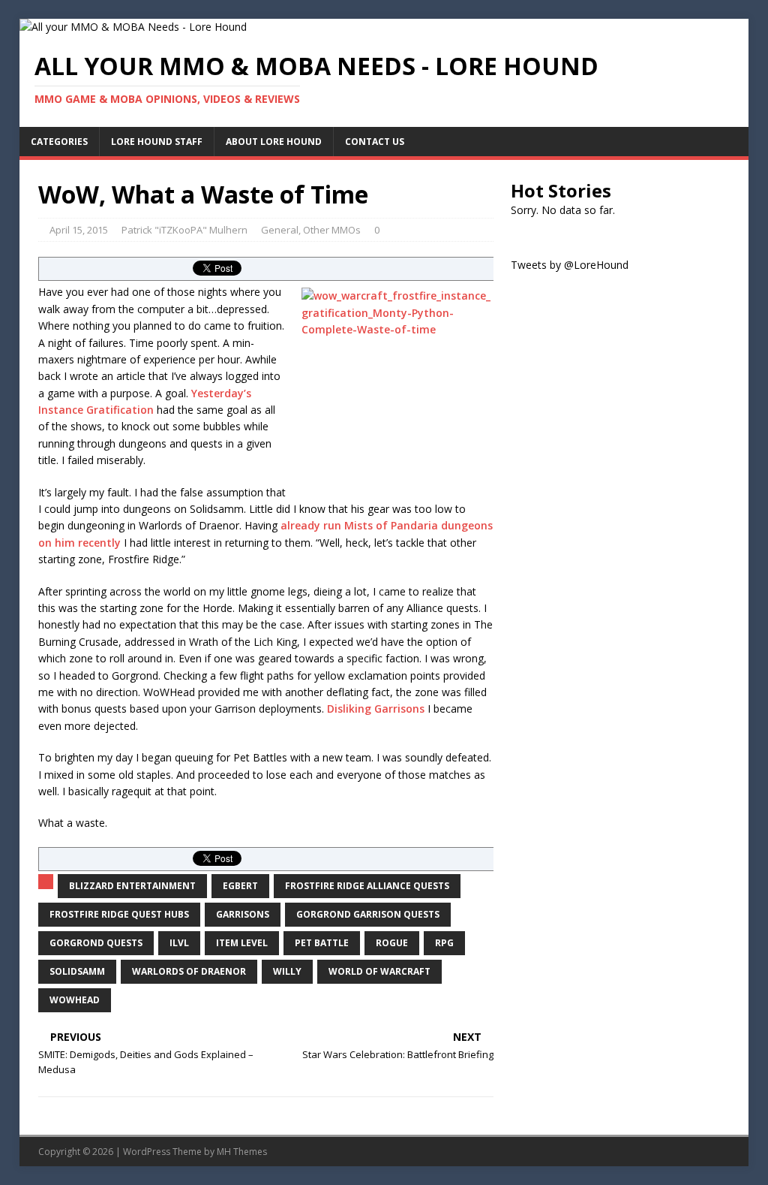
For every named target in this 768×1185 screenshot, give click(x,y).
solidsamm (77, 971)
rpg (444, 942)
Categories (59, 141)
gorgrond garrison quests (368, 914)
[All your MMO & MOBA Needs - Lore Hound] (133, 27)
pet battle (322, 942)
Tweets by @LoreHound (569, 265)
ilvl (179, 942)
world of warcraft (379, 971)
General (279, 230)
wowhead (75, 1000)
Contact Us (374, 141)
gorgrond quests (96, 942)
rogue (392, 942)
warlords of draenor (189, 971)
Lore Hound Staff (156, 141)
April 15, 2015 (79, 230)
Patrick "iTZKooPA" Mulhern (185, 230)
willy (287, 971)
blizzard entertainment (132, 885)
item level (242, 942)
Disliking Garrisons (375, 708)
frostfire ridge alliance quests (367, 885)
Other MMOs (332, 230)
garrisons (242, 914)
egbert (240, 885)
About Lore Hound (274, 141)
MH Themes (242, 1151)
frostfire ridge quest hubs (119, 914)
